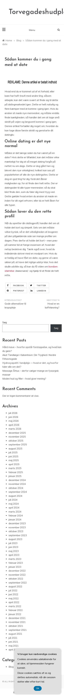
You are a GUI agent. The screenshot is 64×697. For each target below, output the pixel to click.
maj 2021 (14, 645)
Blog (11, 666)
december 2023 (17, 523)
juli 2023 (13, 543)
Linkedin (41, 291)
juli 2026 (13, 413)
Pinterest (18, 291)
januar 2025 (15, 476)
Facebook (18, 285)
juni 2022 (13, 594)
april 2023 (14, 554)
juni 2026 (13, 417)
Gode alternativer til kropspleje (15, 305)
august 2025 (15, 448)
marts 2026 (15, 428)
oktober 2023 (16, 531)
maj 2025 (14, 460)
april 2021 (14, 649)
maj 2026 (14, 420)
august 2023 (15, 539)
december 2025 (17, 432)
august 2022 (15, 586)
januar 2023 (15, 566)
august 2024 (15, 495)
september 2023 (18, 535)
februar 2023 (16, 562)
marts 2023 (15, 559)
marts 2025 (15, 468)
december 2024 (17, 480)
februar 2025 (16, 472)
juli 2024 (13, 499)
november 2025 (17, 436)
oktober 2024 (16, 488)
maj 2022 (14, 598)
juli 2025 (13, 452)
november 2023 (17, 527)
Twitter (41, 285)
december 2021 (17, 618)
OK (37, 688)
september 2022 (18, 582)
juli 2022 (13, 590)
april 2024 (14, 507)
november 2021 (17, 622)
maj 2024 (14, 503)
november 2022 (17, 574)
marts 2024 (15, 511)
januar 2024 (15, 519)
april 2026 (14, 424)
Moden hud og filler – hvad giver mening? (24, 378)
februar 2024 (16, 515)
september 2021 (18, 629)
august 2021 (15, 633)
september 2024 (18, 491)
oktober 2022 (16, 578)
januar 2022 (15, 614)
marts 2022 (15, 606)
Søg (4, 322)
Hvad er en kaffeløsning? (52, 305)
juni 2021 (13, 641)
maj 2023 (14, 551)
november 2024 (17, 484)
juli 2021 (13, 637)
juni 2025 (13, 456)
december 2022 (17, 570)
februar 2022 (16, 610)
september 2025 (18, 444)
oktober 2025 (16, 440)
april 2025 (14, 464)
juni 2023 (13, 547)
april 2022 (14, 602)
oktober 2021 (16, 625)
